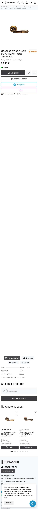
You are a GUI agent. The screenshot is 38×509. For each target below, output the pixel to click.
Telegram (21, 85)
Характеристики (13, 358)
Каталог (11, 7)
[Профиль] (27, 2)
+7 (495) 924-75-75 (9, 467)
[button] (12, 451)
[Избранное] (28, 72)
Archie (22, 374)
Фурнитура (19, 7)
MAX (21, 90)
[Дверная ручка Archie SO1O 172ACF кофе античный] (28, 419)
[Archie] (33, 52)
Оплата (14, 362)
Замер (26, 362)
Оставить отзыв (19, 398)
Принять (9, 503)
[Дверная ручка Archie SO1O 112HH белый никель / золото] (10, 419)
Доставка (29, 358)
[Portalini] (10, 2)
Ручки (25, 7)
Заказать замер (8, 471)
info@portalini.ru (9, 475)
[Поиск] (19, 2)
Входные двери (6, 508)
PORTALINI (4, 7)
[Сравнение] (34, 72)
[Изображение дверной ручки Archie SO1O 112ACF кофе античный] (19, 29)
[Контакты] (23, 2)
